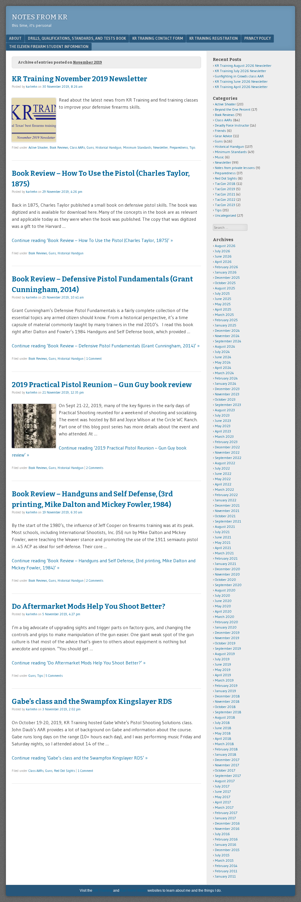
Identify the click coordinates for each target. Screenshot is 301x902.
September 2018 (228, 712)
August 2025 (225, 288)
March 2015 (224, 860)
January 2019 (225, 691)
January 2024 (225, 383)
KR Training (102, 890)
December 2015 (227, 850)
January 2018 (225, 754)
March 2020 (224, 616)
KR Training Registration (213, 38)
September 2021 (228, 521)
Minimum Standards (137, 147)
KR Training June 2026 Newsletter (241, 81)
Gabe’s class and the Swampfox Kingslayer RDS (92, 701)
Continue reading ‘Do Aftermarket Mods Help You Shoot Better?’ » (79, 663)
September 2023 (228, 404)
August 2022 (225, 463)
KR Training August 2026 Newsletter (243, 65)
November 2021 (227, 510)
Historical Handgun (108, 147)
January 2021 (225, 563)
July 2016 (222, 834)
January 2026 (226, 272)
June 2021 (223, 537)
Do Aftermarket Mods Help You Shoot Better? (88, 606)
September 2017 (228, 775)
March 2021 (224, 553)
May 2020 (223, 606)
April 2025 (223, 309)
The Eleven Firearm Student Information (48, 46)
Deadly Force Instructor (232, 125)
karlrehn (31, 86)
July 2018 (222, 722)
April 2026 (223, 261)
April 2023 (223, 431)
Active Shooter (38, 147)
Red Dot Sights (64, 771)
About (15, 38)
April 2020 (223, 611)
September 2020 (228, 585)
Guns (90, 147)
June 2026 (223, 256)
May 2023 (222, 426)
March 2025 (224, 314)
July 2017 (222, 786)
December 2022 (227, 447)
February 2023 (226, 442)
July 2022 (222, 468)
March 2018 (224, 744)
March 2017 (224, 807)
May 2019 (222, 669)
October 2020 (225, 579)
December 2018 (227, 696)
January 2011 (225, 876)
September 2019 (228, 648)
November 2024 (227, 336)
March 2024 (224, 373)
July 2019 (222, 659)
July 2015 (222, 855)
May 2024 (223, 362)
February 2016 (226, 839)
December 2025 (227, 277)
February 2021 (226, 558)
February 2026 (226, 267)
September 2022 (228, 457)
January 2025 (225, 325)
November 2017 (227, 765)
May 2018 (223, 733)
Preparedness (179, 147)
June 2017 (223, 791)
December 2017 (227, 759)
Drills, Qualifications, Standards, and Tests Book (77, 38)
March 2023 (224, 436)
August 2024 (225, 346)
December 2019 (227, 632)
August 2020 (225, 590)
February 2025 (226, 320)
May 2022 (223, 479)
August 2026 (225, 245)
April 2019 (223, 675)
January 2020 (226, 627)
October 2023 (225, 399)
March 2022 (224, 489)
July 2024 (222, 351)
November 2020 (227, 574)
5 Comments (54, 676)
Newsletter (160, 147)
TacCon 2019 (225, 189)
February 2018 (226, 749)
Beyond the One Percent (232, 109)
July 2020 (222, 595)
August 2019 (225, 653)
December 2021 (227, 505)
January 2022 (225, 500)
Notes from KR (40, 17)
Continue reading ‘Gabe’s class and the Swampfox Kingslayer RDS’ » (80, 758)
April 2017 (223, 802)
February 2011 (226, 871)
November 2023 (227, 394)
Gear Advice (223, 136)
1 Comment (94, 359)
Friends (220, 130)
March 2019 (224, 680)
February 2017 (226, 812)
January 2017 (225, 818)
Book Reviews (59, 147)
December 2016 (227, 823)
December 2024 (227, 330)
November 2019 (227, 638)
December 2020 (227, 569)
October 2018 (225, 706)
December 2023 (227, 389)
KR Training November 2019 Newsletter (79, 79)
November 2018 (227, 701)
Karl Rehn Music (133, 890)
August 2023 (225, 410)
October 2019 (225, 643)
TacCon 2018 (225, 183)
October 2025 (225, 283)
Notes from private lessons (235, 167)
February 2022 (226, 495)
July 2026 (222, 251)
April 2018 (223, 738)
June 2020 (223, 600)
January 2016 (225, 844)
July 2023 (222, 415)
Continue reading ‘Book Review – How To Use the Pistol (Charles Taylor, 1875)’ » (92, 240)
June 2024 (223, 357)
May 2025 (223, 304)
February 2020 (226, 622)
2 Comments (94, 468)
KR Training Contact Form (157, 38)
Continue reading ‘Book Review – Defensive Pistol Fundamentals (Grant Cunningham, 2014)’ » (106, 346)
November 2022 (227, 452)
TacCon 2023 (225, 205)
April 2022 (223, 484)
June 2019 (223, 664)
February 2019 (226, 685)
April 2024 (223, 367)
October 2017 (225, 770)
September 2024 (228, 341)
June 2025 (223, 298)
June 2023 (223, 420)
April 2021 (223, 547)
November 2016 (227, 828)
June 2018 (223, 728)
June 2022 (223, 473)
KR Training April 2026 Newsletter (241, 86)
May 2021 (222, 542)
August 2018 (225, 717)
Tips (192, 147)
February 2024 (226, 378)
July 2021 (222, 532)
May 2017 (222, 797)
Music (219, 157)
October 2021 (225, 516)
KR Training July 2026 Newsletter (240, 71)
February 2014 (226, 865)
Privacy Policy (257, 38)
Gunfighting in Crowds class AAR (239, 76)
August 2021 (225, 526)
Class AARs (77, 147)
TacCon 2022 (225, 199)
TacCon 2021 (225, 194)
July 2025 (222, 293)
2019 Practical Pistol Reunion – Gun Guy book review (102, 385)
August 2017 (225, 781)
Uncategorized (225, 215)
